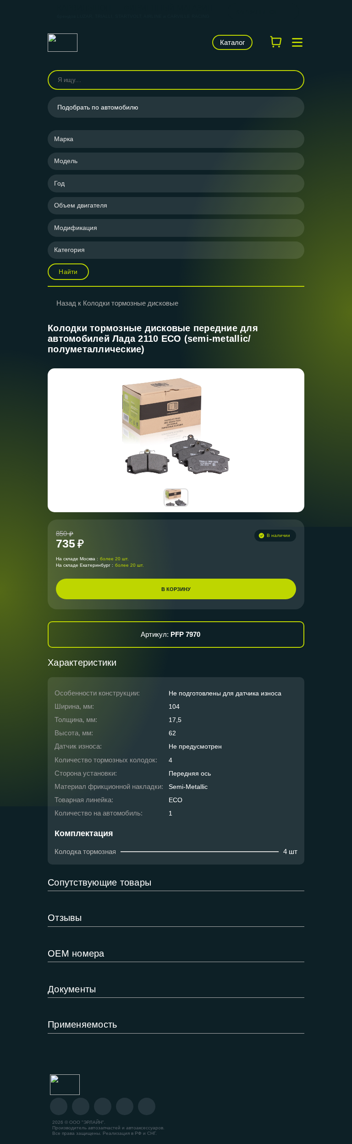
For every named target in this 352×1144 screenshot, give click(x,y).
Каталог (232, 42)
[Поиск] (293, 80)
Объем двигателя (80, 205)
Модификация (75, 227)
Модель (65, 160)
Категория (69, 249)
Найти (68, 271)
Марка (63, 138)
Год (59, 183)
